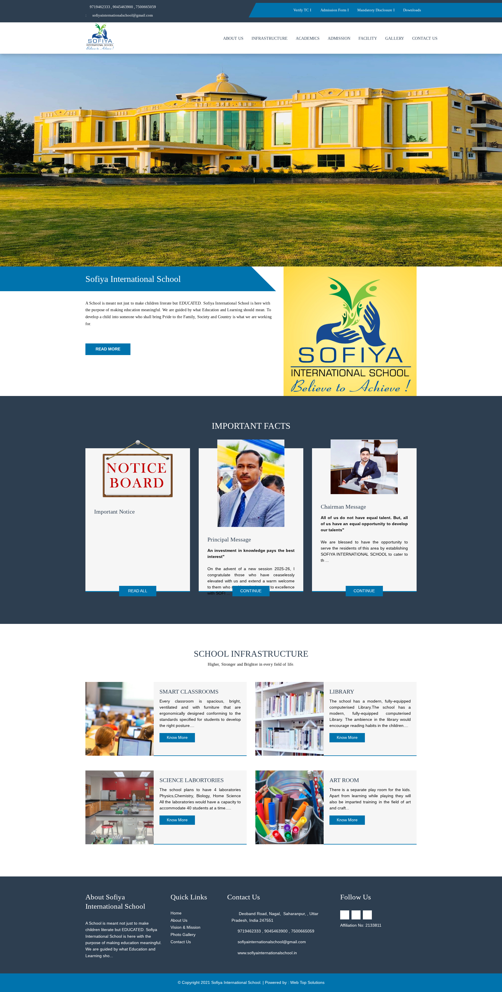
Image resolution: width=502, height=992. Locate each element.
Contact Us (425, 38)
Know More (177, 737)
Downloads (412, 10)
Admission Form (333, 10)
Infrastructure (270, 38)
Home (176, 913)
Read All (137, 590)
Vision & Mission (185, 927)
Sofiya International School (235, 982)
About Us (233, 38)
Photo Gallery (183, 934)
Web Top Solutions (307, 982)
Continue (250, 590)
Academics (308, 38)
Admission (339, 38)
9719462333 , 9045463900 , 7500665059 (123, 7)
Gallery (394, 38)
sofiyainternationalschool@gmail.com (122, 15)
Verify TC (301, 10)
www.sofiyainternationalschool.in (267, 952)
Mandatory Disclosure (374, 10)
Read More (108, 349)
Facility (367, 38)
